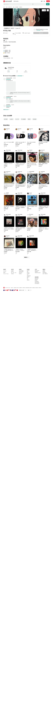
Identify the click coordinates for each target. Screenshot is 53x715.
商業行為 (40, 287)
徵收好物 (28, 272)
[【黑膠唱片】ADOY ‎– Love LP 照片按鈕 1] (26, 17)
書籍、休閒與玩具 (45, 273)
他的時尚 (12, 270)
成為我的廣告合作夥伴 (28, 287)
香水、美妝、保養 (13, 272)
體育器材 (36, 280)
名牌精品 (12, 273)
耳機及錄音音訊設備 (37, 272)
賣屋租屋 (28, 276)
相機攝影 (44, 270)
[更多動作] (48, 10)
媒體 (17, 287)
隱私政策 (37, 287)
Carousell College (5, 273)
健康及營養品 (37, 278)
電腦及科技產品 (37, 270)
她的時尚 (12, 271)
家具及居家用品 (21, 270)
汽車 (27, 274)
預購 (27, 271)
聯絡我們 (15, 287)
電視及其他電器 (21, 271)
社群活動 (28, 273)
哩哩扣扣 (28, 270)
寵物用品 (20, 273)
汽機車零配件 (29, 275)
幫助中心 (12, 287)
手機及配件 (36, 271)
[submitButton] (47, 4)
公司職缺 (23, 287)
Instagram (4, 271)
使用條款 (33, 287)
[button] (19, 68)
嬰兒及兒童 (20, 272)
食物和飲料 (36, 279)
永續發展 (20, 287)
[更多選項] (4, 147)
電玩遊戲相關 (37, 281)
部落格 (4, 272)
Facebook (4, 270)
